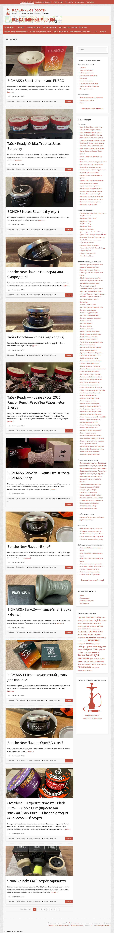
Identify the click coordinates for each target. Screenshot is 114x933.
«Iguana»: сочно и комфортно (89, 403)
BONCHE (90, 617)
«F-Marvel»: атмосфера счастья (90, 531)
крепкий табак (96, 631)
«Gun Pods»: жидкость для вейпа (91, 564)
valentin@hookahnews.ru (103, 925)
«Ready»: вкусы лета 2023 (88, 339)
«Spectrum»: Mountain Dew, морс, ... (92, 353)
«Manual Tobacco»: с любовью (90, 366)
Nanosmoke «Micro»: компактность (91, 199)
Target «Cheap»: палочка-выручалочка (92, 170)
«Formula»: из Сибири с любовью (91, 377)
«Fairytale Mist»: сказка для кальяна (92, 438)
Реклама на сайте (77, 925)
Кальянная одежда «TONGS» (90, 487)
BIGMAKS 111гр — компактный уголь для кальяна (37, 677)
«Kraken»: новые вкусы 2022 (89, 267)
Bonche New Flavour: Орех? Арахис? (35, 743)
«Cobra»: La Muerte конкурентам (90, 430)
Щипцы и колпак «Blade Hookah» (91, 495)
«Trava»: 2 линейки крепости (89, 569)
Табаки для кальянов (87, 73)
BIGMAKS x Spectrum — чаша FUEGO (35, 81)
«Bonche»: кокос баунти (88, 310)
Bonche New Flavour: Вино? (28, 546)
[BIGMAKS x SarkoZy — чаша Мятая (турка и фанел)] (39, 590)
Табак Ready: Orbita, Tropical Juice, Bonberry (34, 146)
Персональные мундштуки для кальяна (93, 468)
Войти (82, 595)
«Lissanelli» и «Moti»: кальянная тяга (92, 566)
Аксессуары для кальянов (88, 75)
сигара (80, 649)
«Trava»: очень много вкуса (89, 385)
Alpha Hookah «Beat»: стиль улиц (91, 127)
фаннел (96, 658)
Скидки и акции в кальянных (89, 86)
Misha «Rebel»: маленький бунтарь (91, 138)
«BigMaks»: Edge (85, 221)
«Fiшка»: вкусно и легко (88, 401)
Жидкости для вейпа (87, 100)
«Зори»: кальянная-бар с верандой (91, 536)
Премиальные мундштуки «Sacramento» (93, 463)
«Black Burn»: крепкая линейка (90, 278)
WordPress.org (84, 603)
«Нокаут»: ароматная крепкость (90, 406)
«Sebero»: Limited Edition (88, 305)
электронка (95, 667)
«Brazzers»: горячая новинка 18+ (91, 297)
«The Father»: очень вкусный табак (91, 289)
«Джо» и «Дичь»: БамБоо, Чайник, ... (92, 232)
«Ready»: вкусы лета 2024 (88, 337)
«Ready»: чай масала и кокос (89, 331)
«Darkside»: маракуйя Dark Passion (91, 281)
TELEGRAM (69, 2)
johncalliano (87, 620)
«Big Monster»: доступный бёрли (91, 379)
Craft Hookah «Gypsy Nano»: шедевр (92, 143)
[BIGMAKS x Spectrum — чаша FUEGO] (39, 61)
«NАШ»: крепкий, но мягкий (89, 358)
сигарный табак (90, 649)
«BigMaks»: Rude (85, 226)
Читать (68, 101)
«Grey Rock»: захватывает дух (90, 382)
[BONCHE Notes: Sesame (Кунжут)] (39, 192)
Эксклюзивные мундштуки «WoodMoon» (93, 466)
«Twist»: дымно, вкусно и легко (90, 409)
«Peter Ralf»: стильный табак (89, 283)
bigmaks (81, 617)
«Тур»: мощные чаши (87, 242)
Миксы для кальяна (61, 32)
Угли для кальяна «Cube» (88, 508)
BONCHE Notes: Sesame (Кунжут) (33, 212)
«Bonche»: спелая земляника (89, 315)
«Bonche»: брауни (86, 326)
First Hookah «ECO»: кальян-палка (91, 164)
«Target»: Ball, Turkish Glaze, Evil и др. (93, 248)
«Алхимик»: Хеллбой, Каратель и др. (92, 237)
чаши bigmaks (101, 664)
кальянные (95, 629)
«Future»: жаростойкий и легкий (90, 435)
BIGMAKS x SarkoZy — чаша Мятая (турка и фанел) (39, 611)
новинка (84, 641)
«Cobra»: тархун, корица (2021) (90, 419)
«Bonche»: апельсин (86, 329)
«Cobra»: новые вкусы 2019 (89, 427)
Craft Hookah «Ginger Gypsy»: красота (92, 140)
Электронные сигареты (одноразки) (91, 97)
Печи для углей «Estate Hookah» (91, 476)
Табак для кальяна (33, 27)
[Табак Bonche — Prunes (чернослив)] (39, 317)
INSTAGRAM (79, 2)
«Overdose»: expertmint (87, 345)
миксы (91, 635)
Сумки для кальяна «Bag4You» (90, 484)
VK (91, 925)
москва (98, 634)
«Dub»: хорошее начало (88, 433)
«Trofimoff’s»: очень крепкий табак (91, 342)
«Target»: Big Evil (85, 250)
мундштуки (81, 637)
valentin (11, 101)
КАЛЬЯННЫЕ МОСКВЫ (43, 2)
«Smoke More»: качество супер (90, 240)
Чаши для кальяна (49, 27)
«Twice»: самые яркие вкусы (89, 363)
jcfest (80, 620)
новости (81, 644)
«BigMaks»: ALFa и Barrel (88, 218)
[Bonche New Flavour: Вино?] (39, 527)
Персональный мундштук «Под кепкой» (93, 471)
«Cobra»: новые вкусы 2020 (89, 422)
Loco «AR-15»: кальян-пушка (89, 172)
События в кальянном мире (80, 32)
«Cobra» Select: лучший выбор (90, 425)
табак (81, 655)
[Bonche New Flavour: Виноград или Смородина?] (39, 252)
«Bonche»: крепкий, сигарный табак (91, 307)
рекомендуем (96, 646)
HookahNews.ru (9, 27)
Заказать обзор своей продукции (16, 32)
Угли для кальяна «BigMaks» (89, 503)
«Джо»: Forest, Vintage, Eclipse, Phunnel (93, 234)
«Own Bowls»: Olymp (87, 256)
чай (88, 661)
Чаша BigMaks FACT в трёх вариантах (36, 881)
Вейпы (82, 103)
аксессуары (97, 623)
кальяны (83, 631)
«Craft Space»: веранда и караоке (91, 528)
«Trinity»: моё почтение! (88, 286)
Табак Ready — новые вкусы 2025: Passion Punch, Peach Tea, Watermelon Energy (36, 402)
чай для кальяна (97, 661)
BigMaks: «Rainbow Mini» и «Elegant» (92, 517)
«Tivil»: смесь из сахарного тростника (92, 390)
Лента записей (84, 598)
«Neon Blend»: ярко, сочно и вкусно (92, 446)
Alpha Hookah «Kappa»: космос (90, 130)
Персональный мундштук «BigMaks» (92, 474)
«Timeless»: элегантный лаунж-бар (91, 539)
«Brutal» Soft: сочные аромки (89, 452)
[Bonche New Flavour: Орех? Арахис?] (39, 723)
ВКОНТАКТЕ (58, 2)
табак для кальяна (88, 656)
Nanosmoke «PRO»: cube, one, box (91, 196)
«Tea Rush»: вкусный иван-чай (90, 393)
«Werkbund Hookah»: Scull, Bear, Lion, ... (93, 213)
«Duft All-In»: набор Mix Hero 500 (90, 347)
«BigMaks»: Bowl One (87, 229)
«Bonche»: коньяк (85, 321)
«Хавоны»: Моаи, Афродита (89, 245)
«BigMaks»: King (85, 224)
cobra (103, 617)
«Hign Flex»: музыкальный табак (90, 291)
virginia (97, 620)
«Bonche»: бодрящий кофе (89, 313)
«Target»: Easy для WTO (88, 253)
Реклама (103, 32)
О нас (95, 32)
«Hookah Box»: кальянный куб (90, 194)
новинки (94, 640)
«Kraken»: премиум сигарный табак (91, 265)
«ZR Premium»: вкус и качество (90, 374)
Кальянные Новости (29, 10)
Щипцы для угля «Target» (88, 492)
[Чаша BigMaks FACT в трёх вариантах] (39, 861)
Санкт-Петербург (87, 623)
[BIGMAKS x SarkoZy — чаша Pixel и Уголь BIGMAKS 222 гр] (39, 453)
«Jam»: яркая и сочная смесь (90, 371)
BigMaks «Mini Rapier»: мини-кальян (92, 180)
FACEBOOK (90, 2)
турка (91, 658)
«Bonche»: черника (86, 323)
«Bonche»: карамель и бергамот (90, 318)
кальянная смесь (84, 629)
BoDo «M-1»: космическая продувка (92, 148)
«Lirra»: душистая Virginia (88, 444)
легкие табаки (82, 635)
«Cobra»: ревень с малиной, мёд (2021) (93, 417)
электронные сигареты (85, 670)
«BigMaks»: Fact (85, 216)
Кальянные (83, 27)
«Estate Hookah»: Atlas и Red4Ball (91, 191)
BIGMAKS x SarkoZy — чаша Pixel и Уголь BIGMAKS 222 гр (38, 475)
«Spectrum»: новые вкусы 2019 (90, 355)
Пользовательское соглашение (58, 925)
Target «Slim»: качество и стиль (90, 167)
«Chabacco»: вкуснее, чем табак (90, 414)
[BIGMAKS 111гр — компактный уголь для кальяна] (39, 655)
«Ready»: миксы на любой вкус (90, 334)
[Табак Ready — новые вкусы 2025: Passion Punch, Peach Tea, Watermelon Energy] (39, 377)
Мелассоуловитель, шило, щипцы (91, 498)
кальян (100, 626)
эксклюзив (84, 666)
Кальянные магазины (87, 81)
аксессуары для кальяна (87, 626)
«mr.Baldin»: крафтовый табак (90, 454)
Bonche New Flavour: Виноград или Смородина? (35, 274)
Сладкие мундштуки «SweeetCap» (91, 500)
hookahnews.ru (74, 923)
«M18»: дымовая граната (88, 350)
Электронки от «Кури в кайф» (90, 572)
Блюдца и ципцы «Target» (88, 490)
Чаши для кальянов (86, 70)
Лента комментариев (87, 601)
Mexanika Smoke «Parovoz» (89, 183)
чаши (93, 664)
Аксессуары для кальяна (68, 27)
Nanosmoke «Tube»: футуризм (90, 202)
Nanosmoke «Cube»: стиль (88, 204)
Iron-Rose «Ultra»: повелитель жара (91, 146)
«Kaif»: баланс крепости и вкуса (90, 361)
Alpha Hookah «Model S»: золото (90, 132)
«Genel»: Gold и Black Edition (89, 398)
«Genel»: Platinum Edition (88, 395)
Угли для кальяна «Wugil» (88, 506)
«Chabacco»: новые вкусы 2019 (90, 411)
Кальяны (21, 27)
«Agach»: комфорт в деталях (89, 186)
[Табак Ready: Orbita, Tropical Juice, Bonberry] (39, 124)
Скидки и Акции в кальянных (40, 32)
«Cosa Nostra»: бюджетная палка (91, 188)
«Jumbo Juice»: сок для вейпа (90, 574)
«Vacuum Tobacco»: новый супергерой (92, 369)
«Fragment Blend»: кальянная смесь (92, 449)
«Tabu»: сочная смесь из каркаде (91, 387)
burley (98, 617)
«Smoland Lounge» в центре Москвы (92, 534)
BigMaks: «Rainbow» (86, 520)
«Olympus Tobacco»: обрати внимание (92, 294)
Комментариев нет (50, 101)
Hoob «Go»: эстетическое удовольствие (93, 162)
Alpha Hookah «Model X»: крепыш (91, 135)
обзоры (82, 646)
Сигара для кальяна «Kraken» (90, 270)
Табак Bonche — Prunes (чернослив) (35, 337)
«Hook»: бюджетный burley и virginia (92, 441)
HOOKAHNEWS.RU (27, 2)
